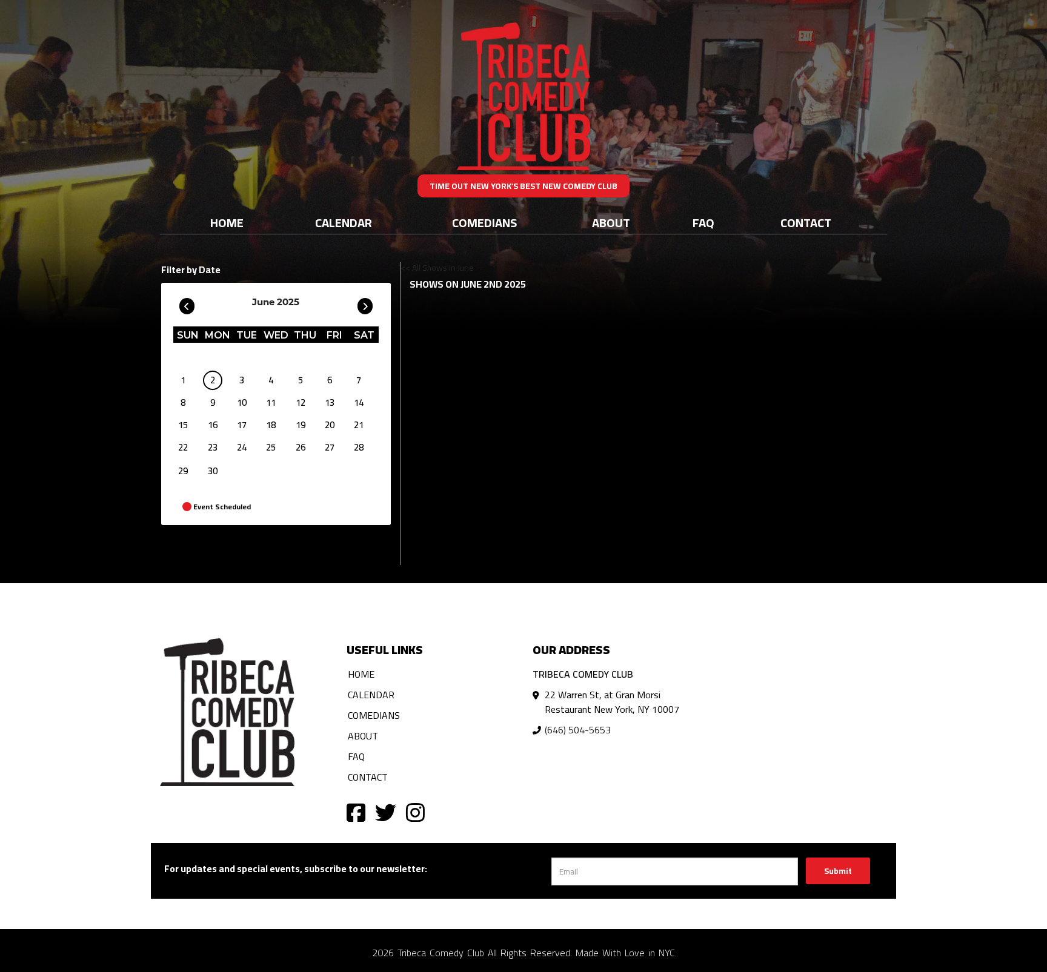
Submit (838, 871)
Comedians (484, 222)
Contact (805, 222)
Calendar (343, 222)
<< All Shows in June (437, 268)
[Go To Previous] (186, 303)
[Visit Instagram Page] (415, 812)
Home (227, 222)
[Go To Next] (365, 303)
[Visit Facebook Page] (356, 812)
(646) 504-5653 (578, 730)
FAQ (703, 222)
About (611, 222)
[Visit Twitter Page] (385, 812)
